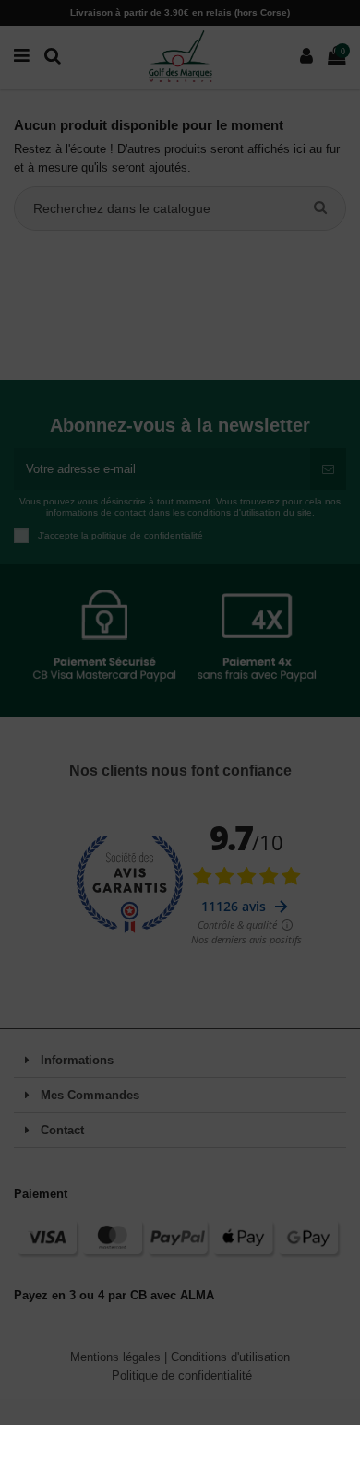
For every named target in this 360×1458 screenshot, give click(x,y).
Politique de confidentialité (182, 1375)
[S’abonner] (328, 469)
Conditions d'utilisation (230, 1357)
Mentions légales (117, 1357)
